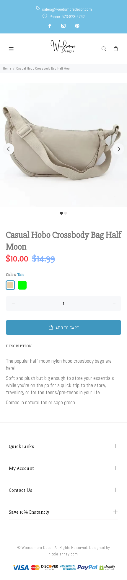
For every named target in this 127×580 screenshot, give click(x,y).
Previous (8, 149)
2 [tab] (65, 213)
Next (118, 149)
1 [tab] (61, 213)
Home (7, 68)
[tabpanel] (63, 145)
